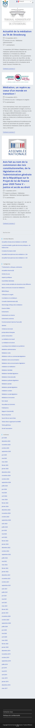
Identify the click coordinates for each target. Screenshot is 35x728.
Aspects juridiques (11, 193)
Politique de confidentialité (11, 715)
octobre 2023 (5, 517)
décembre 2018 (6, 685)
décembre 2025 (6, 441)
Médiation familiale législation (19, 195)
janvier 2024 (5, 506)
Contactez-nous (8, 712)
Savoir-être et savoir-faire (9, 418)
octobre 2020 (5, 620)
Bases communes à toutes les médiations (13, 287)
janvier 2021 (5, 613)
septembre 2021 (6, 585)
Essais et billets (6, 308)
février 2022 (5, 568)
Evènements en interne (8, 315)
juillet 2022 (5, 558)
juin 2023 (4, 530)
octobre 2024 (5, 479)
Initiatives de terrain (7, 329)
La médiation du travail (8, 339)
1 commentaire (10, 45)
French (21, 1)
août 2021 (4, 589)
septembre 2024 (6, 482)
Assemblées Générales (8, 281)
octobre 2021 (5, 582)
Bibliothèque (5, 291)
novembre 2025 (6, 444)
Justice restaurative (7, 336)
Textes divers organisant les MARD (11, 421)
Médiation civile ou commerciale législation (13, 356)
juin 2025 (4, 455)
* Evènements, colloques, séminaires (12, 267)
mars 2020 (4, 640)
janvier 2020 (5, 647)
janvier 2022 (5, 571)
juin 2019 (4, 668)
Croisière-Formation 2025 (9, 251)
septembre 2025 (6, 451)
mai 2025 (4, 458)
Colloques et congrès (22, 100)
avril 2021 (4, 602)
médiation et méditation (8, 366)
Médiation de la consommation (10, 360)
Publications (5, 408)
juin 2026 (4, 438)
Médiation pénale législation (9, 387)
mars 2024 (4, 499)
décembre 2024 (6, 472)
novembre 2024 (6, 475)
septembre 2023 (6, 520)
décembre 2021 (6, 575)
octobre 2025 (5, 448)
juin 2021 (4, 595)
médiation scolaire (7, 390)
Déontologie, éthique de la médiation (12, 305)
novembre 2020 (6, 616)
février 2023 (5, 541)
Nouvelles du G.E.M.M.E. (8, 404)
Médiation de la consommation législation (13, 363)
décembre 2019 (6, 650)
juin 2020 (4, 630)
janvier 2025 (5, 468)
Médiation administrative (9, 349)
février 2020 (5, 644)
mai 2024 (4, 492)
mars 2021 (4, 606)
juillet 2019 (5, 664)
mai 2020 (4, 633)
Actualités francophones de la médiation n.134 (14, 254)
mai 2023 (4, 534)
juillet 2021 (5, 592)
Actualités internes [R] (8, 270)
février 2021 (5, 609)
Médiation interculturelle (8, 377)
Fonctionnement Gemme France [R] (12, 322)
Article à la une (10, 40)
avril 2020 (4, 637)
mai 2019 (4, 671)
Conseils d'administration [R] (10, 301)
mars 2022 (4, 565)
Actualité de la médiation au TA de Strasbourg (17, 33)
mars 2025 (4, 462)
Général (4, 325)
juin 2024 (4, 489)
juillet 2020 (5, 626)
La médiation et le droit (8, 342)
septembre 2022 (6, 554)
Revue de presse (6, 415)
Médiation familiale (7, 370)
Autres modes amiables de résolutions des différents (16, 284)
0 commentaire (10, 102)
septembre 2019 (6, 661)
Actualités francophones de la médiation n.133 (14, 258)
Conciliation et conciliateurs (9, 298)
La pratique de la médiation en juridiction (13, 346)
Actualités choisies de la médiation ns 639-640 (14, 242)
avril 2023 (4, 537)
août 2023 (4, 523)
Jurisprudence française (8, 332)
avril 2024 (4, 496)
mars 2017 (4, 688)
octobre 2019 (5, 657)
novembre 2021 (6, 578)
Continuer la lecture (9, 69)
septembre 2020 (6, 623)
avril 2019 (4, 674)
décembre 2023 (6, 510)
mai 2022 (4, 561)
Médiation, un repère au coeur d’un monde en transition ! (16, 90)
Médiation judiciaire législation (10, 380)
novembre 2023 (6, 513)
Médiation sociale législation (9, 394)
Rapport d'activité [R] (7, 411)
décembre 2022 (6, 547)
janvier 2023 (5, 544)
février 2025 (5, 465)
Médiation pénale (6, 384)
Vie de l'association (7, 428)
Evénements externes (8, 318)
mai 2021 (4, 599)
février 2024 (5, 503)
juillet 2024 (5, 486)
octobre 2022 (5, 551)
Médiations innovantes (8, 397)
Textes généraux (6, 425)
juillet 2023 (5, 527)
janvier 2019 (5, 681)
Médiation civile (6, 353)
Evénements (5, 312)
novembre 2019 (6, 654)
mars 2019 (4, 678)
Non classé (5, 401)
